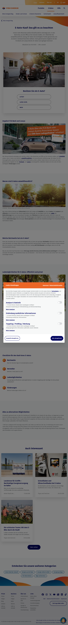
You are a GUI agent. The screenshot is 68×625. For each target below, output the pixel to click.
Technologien (55, 291)
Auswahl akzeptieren (12, 338)
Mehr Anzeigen (10, 309)
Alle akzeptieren (57, 338)
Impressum (46, 285)
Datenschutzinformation (55, 285)
